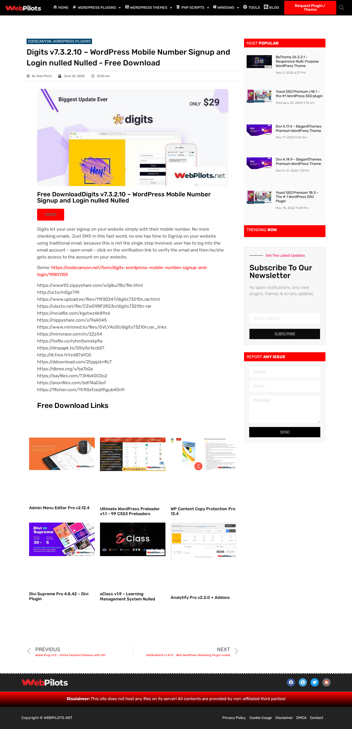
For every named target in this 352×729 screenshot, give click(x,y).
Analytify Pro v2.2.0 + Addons (200, 597)
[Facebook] (291, 682)
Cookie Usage (260, 718)
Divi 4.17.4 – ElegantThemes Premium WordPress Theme (298, 128)
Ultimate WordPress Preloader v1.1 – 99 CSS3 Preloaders (130, 511)
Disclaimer (284, 718)
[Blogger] (326, 682)
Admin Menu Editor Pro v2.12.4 (59, 507)
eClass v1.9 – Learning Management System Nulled (127, 596)
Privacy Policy (234, 718)
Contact (316, 718)
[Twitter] (315, 682)
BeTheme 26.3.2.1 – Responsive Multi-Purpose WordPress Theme (297, 61)
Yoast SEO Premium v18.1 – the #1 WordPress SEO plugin (299, 93)
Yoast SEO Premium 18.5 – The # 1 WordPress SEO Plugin (297, 197)
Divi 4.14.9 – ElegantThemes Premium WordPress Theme (299, 161)
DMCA (301, 718)
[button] (342, 8)
